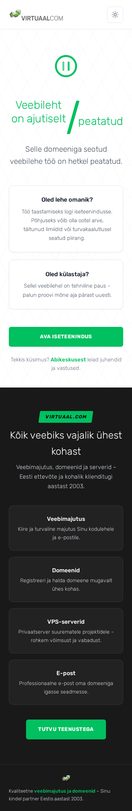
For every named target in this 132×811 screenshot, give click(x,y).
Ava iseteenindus (66, 337)
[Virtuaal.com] (37, 14)
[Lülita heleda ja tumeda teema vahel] (115, 15)
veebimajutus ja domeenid (64, 791)
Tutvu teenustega (66, 729)
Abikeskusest (68, 359)
